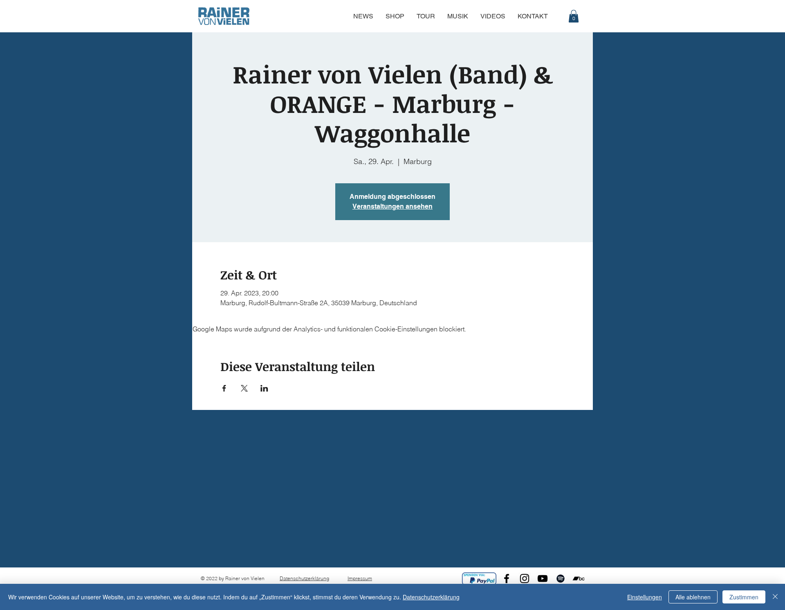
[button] (573, 16)
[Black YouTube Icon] (542, 578)
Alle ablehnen (693, 597)
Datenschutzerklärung (304, 578)
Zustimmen (743, 597)
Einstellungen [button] (644, 597)
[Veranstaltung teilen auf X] (244, 388)
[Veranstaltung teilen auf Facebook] (224, 388)
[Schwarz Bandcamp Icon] (578, 578)
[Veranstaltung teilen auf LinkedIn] (264, 388)
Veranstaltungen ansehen (392, 206)
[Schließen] (775, 596)
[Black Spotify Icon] (560, 578)
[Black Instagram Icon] (524, 578)
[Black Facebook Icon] (506, 578)
